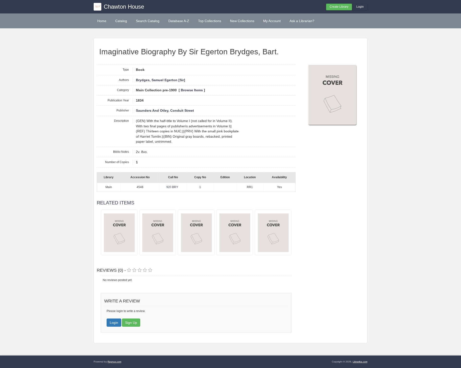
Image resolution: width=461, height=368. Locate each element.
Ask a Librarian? (302, 21)
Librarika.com (360, 361)
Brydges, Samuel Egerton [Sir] (160, 80)
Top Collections (209, 21)
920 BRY (172, 187)
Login (360, 6)
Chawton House (124, 6)
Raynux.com (114, 361)
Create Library (339, 6)
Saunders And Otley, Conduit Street (165, 110)
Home (101, 21)
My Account (272, 21)
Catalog (121, 21)
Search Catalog (147, 21)
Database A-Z (178, 21)
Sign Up (131, 323)
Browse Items (192, 90)
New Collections (242, 21)
